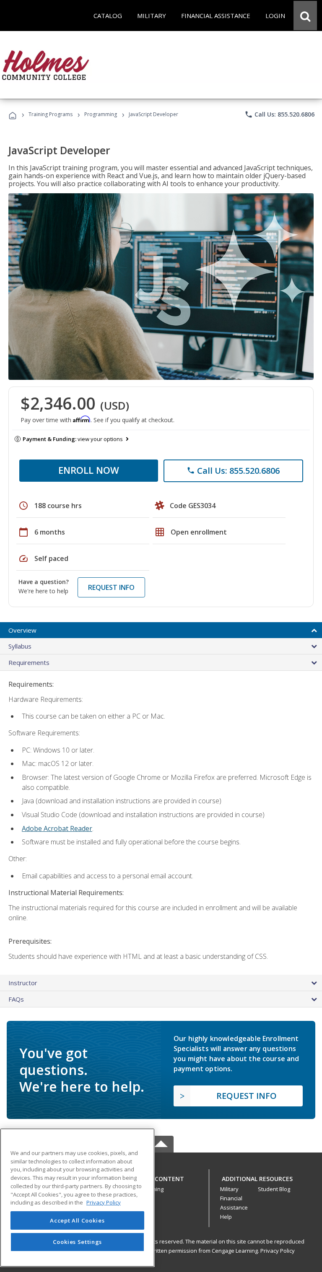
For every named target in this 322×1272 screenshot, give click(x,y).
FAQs (16, 999)
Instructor (22, 983)
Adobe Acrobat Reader (57, 828)
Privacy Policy (277, 1250)
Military (229, 1189)
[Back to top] (161, 1177)
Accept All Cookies (77, 1220)
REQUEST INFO (111, 587)
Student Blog (274, 1189)
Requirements (28, 662)
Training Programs (51, 114)
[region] (77, 1197)
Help (226, 1216)
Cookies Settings (77, 1242)
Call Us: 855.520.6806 (279, 114)
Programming (100, 114)
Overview (22, 630)
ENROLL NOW (88, 470)
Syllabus (19, 646)
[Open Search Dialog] (305, 15)
